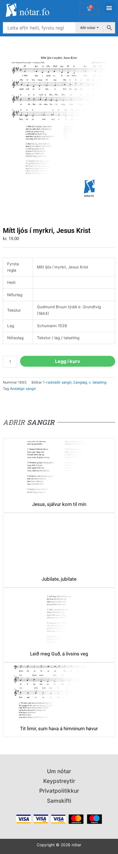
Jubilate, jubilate (59, 579)
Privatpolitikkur (59, 790)
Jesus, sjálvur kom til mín (59, 504)
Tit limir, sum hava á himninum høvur (59, 728)
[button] (109, 7)
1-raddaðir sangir (57, 382)
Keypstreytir (59, 781)
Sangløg (80, 382)
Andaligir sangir (23, 388)
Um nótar (59, 771)
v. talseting (98, 382)
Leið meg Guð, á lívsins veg (59, 654)
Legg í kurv (67, 361)
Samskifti (59, 800)
